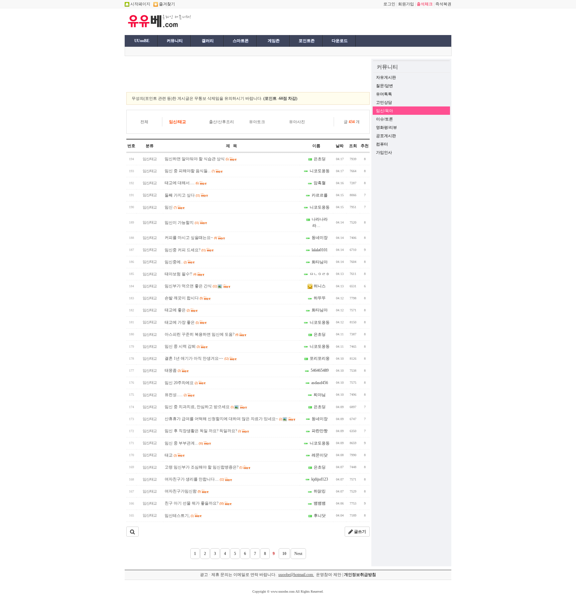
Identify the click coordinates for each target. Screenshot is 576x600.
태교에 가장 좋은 (181, 322)
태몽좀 (172, 370)
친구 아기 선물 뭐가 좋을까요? (194, 503)
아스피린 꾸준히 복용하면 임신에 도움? (201, 334)
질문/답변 (384, 85)
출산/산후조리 (221, 121)
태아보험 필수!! (180, 274)
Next (298, 553)
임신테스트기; (179, 515)
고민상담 (384, 102)
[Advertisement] (275, 21)
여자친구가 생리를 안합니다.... (194, 479)
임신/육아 (384, 110)
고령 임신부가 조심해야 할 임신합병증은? (203, 467)
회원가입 (406, 4)
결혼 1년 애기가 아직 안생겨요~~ (196, 358)
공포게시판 (386, 135)
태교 (170, 455)
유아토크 (257, 121)
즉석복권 (443, 4)
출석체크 (425, 4)
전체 (144, 121)
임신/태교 (177, 121)
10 (284, 553)
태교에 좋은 (177, 310)
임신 (170, 207)
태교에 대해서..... (181, 183)
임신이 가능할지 (182, 222)
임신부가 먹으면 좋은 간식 (191, 286)
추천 (365, 145)
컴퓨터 (382, 144)
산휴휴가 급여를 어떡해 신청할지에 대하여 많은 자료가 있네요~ (223, 418)
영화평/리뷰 (386, 127)
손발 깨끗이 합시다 (183, 298)
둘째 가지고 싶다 (182, 195)
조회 (353, 145)
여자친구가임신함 (182, 491)
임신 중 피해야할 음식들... (189, 171)
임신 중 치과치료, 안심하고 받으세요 (199, 406)
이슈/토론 (384, 119)
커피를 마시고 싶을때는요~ (191, 237)
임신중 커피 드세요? (185, 250)
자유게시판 (386, 77)
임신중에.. (175, 262)
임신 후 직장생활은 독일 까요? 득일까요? (203, 430)
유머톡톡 (384, 94)
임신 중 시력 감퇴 (182, 346)
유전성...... (175, 394)
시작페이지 (139, 4)
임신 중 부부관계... (184, 443)
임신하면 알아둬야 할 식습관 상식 (196, 159)
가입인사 (384, 152)
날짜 (340, 145)
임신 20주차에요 (181, 382)
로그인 (389, 4)
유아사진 (297, 121)
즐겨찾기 (166, 4)
